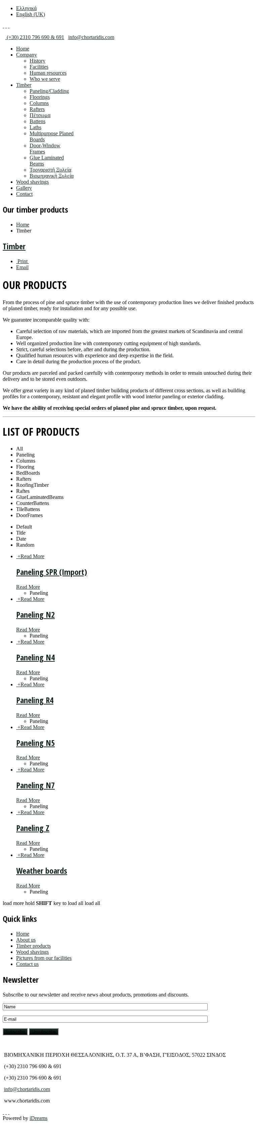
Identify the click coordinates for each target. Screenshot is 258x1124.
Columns (39, 103)
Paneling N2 (35, 614)
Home (22, 48)
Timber (23, 85)
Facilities (39, 67)
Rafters (37, 109)
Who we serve (45, 79)
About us (26, 940)
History (37, 61)
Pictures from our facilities (44, 958)
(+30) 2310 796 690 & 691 (34, 37)
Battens (37, 121)
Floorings (40, 97)
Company (26, 55)
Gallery (24, 188)
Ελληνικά (26, 8)
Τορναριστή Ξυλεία (50, 170)
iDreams (38, 1118)
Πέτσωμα (40, 115)
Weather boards (41, 870)
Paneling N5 (35, 742)
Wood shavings (32, 182)
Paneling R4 (34, 699)
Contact (24, 194)
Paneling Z (32, 827)
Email (22, 267)
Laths (35, 127)
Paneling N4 (35, 657)
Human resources (48, 73)
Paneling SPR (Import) (51, 571)
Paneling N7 (35, 785)
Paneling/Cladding (49, 91)
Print (22, 261)
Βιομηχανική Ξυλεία (52, 176)
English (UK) (30, 14)
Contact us (27, 964)
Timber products (33, 946)
